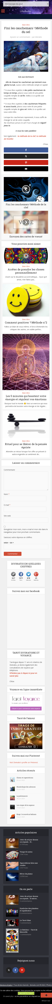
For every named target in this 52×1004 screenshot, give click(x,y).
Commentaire (9, 470)
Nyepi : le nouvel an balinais (26, 814)
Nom (6, 494)
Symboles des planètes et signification (29, 909)
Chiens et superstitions (25, 778)
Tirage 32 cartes (26, 852)
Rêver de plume (26, 874)
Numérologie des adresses (26, 787)
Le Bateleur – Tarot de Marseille (28, 931)
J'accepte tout (26, 993)
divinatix (38, 37)
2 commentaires (26, 913)
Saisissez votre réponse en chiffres (18, 537)
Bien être (26, 25)
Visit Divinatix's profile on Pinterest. (24, 762)
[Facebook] (15, 970)
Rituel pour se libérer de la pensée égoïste (26, 445)
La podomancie (22, 796)
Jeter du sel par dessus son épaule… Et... (29, 841)
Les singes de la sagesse (25, 805)
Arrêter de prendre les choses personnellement (26, 271)
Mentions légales (6, 985)
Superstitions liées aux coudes (29, 864)
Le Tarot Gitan (25, 920)
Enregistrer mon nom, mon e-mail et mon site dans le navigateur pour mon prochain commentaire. (26, 530)
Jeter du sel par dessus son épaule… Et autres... (29, 897)
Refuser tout (46, 1001)
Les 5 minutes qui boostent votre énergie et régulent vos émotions (25, 397)
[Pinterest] (22, 970)
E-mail (7, 505)
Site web (7, 516)
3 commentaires (26, 901)
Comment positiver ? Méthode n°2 (26, 322)
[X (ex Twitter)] (9, 970)
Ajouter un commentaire (20, 37)
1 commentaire (25, 923)
